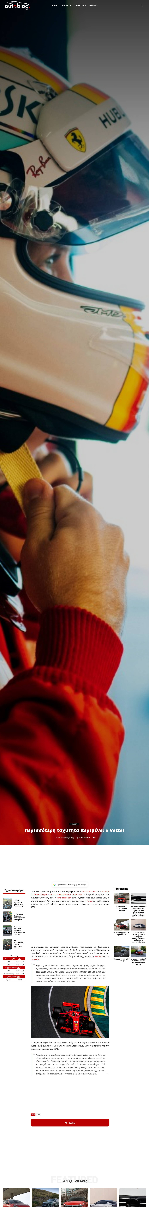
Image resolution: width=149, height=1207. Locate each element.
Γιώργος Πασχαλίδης (66, 838)
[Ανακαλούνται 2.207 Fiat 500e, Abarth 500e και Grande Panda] (138, 951)
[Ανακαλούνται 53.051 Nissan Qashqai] (122, 898)
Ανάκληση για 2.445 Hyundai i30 (121, 934)
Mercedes (35, 959)
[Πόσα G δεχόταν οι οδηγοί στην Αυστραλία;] (7, 903)
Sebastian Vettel (89, 891)
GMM (38, 1114)
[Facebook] (6, 884)
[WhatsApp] (16, 884)
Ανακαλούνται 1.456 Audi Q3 (121, 960)
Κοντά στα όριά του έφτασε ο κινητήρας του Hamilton (19, 930)
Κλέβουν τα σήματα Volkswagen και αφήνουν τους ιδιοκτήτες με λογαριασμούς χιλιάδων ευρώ (138, 911)
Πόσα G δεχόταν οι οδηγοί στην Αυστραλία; (18, 903)
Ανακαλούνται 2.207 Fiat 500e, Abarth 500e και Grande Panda (138, 961)
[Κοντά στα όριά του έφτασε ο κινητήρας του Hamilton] (7, 930)
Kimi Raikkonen (64, 897)
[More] (21, 884)
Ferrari (90, 901)
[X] (11, 884)
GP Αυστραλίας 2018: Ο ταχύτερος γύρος (18, 944)
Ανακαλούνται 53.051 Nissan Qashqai (121, 908)
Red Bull (99, 956)
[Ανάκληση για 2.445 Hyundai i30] (122, 924)
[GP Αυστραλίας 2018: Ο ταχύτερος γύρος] (7, 944)
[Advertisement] (74, 863)
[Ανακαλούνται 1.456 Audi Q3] (122, 951)
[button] (142, 5)
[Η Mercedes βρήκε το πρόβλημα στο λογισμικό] (7, 916)
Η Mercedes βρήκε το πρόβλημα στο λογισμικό (19, 917)
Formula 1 (74, 824)
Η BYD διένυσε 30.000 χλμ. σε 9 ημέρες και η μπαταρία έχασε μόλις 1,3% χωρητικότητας (138, 937)
